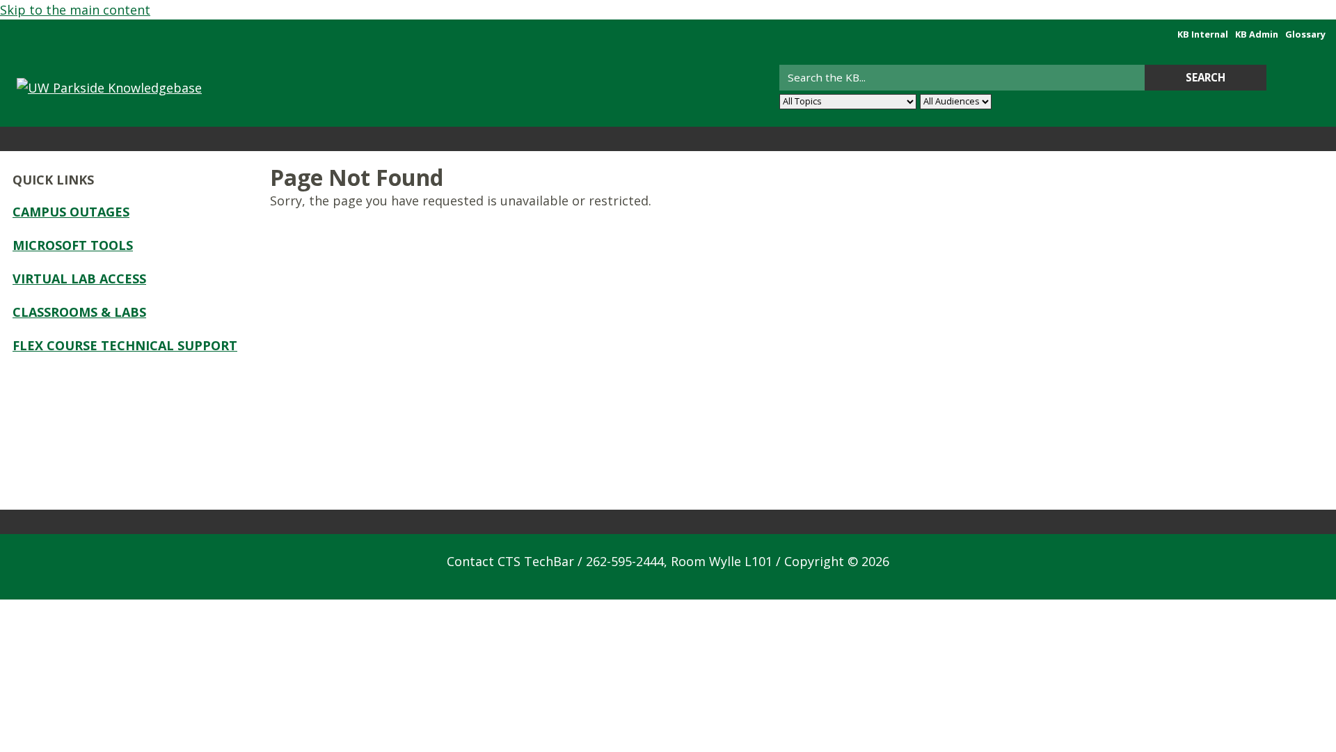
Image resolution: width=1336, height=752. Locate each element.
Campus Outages (71, 211)
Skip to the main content (75, 9)
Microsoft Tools (73, 245)
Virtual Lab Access (79, 278)
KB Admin (1256, 34)
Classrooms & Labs (79, 312)
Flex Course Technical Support (125, 345)
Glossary (1305, 34)
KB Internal (1202, 34)
